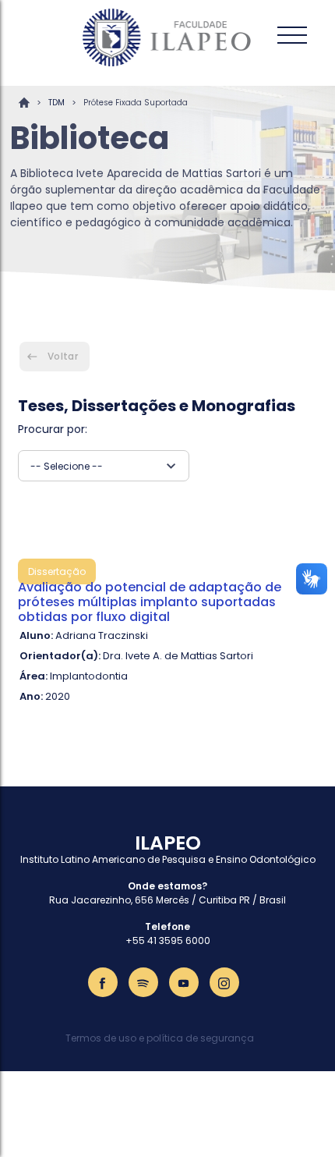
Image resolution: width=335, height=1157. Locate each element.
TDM (56, 102)
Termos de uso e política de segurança (159, 1038)
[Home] (167, 37)
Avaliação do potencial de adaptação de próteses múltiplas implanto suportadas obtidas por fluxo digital (149, 602)
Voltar (63, 356)
